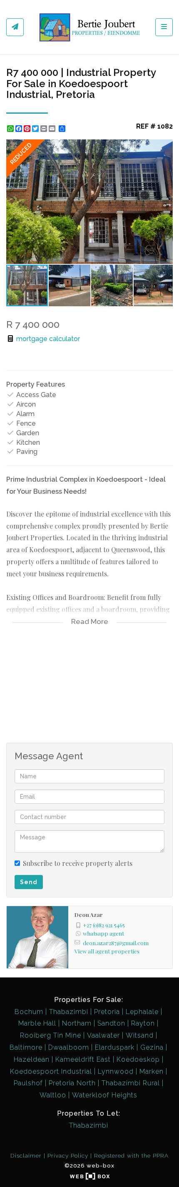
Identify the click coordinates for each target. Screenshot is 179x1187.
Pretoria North (72, 1083)
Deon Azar (89, 914)
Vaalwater (103, 1035)
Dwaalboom (68, 1047)
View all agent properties (107, 951)
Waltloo (53, 1095)
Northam (77, 1023)
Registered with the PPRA (131, 1155)
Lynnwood (116, 1071)
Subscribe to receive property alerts (77, 863)
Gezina (152, 1047)
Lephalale (142, 1012)
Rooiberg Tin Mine (50, 1035)
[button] (165, 147)
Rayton (143, 1023)
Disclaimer (26, 1155)
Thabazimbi (68, 1012)
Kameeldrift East (83, 1059)
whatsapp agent (103, 933)
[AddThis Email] (53, 128)
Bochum (29, 1012)
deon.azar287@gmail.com (116, 942)
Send (28, 882)
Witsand (140, 1035)
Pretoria (107, 1012)
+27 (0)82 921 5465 (104, 925)
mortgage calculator (47, 339)
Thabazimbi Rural (131, 1083)
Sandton (111, 1023)
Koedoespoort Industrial (51, 1071)
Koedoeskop (138, 1059)
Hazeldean (32, 1059)
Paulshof (28, 1083)
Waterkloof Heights (104, 1095)
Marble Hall (37, 1023)
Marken (151, 1071)
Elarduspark (114, 1047)
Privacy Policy (67, 1155)
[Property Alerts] (15, 27)
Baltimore (26, 1047)
